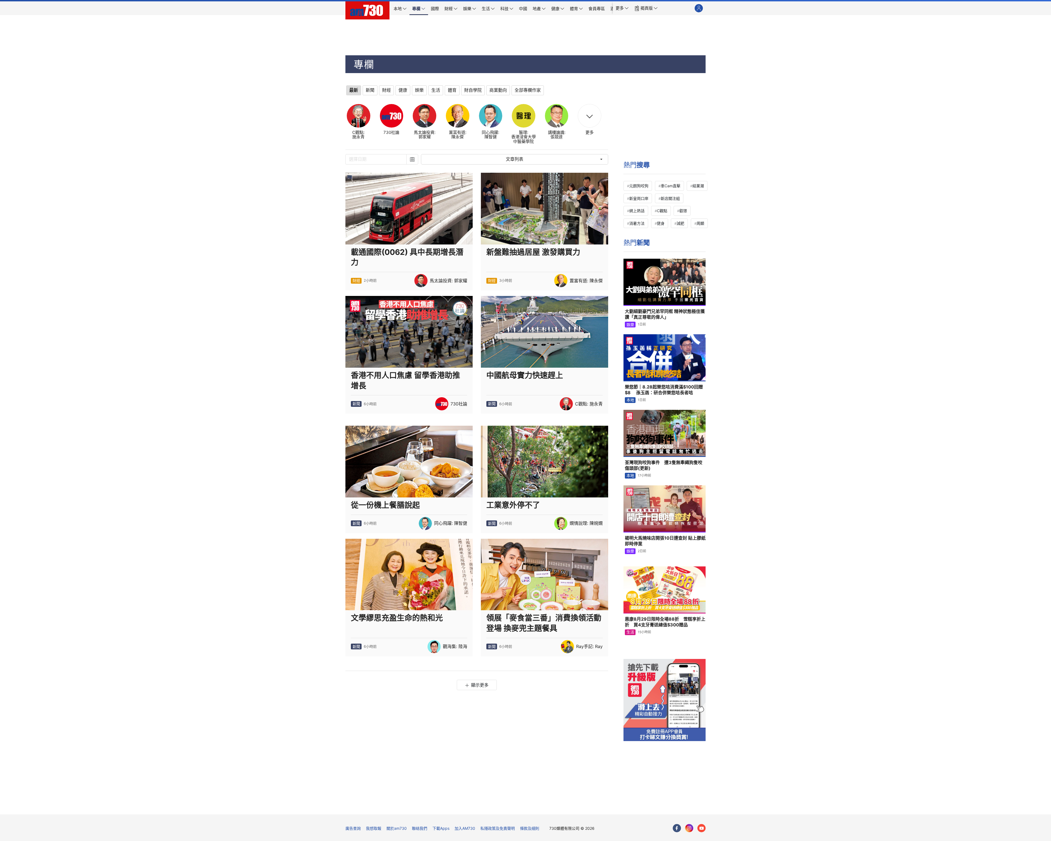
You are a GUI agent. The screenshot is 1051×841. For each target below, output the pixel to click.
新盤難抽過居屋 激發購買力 (533, 252)
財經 (356, 280)
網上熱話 (637, 210)
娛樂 (630, 324)
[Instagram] (689, 828)
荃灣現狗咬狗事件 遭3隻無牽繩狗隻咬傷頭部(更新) (663, 465)
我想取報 (373, 828)
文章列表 (514, 159)
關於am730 (396, 828)
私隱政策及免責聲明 (497, 828)
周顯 (700, 223)
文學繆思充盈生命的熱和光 (397, 618)
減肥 (680, 223)
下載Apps (440, 828)
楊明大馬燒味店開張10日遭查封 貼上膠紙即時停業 (665, 541)
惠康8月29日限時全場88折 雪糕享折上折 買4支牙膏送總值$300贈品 (665, 622)
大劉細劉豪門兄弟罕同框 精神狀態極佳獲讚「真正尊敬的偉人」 (665, 314)
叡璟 (683, 210)
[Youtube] (701, 828)
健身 (661, 223)
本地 (630, 400)
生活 (630, 632)
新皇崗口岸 (638, 198)
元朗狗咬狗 (638, 185)
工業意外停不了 (513, 505)
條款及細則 (529, 828)
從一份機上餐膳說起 (385, 505)
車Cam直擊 (670, 185)
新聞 (356, 403)
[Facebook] (677, 828)
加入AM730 (465, 828)
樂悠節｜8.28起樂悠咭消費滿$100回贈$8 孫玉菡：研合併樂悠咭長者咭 (664, 390)
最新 (353, 90)
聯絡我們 (419, 828)
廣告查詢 (353, 828)
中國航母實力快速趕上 (524, 375)
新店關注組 (670, 198)
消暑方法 (637, 223)
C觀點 (662, 210)
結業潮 (698, 185)
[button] (622, 8)
